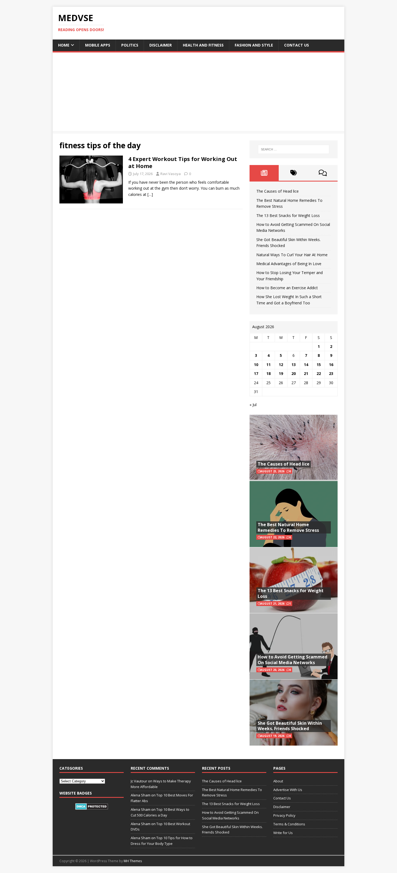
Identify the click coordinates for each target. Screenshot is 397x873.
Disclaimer (160, 45)
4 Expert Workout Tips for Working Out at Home (182, 162)
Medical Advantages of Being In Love (288, 263)
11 (268, 364)
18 (268, 373)
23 (331, 373)
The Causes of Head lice (277, 191)
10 (256, 364)
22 (319, 373)
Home (63, 45)
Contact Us (296, 45)
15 (319, 364)
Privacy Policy (284, 815)
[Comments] (323, 173)
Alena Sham (140, 837)
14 (306, 364)
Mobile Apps (97, 45)
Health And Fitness (203, 45)
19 (281, 373)
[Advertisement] (198, 93)
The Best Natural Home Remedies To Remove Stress (288, 527)
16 (331, 364)
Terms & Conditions (289, 824)
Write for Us (283, 832)
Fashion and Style (254, 45)
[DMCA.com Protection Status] (91, 806)
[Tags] (293, 173)
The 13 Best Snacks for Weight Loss (288, 215)
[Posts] (264, 173)
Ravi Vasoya (170, 173)
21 (306, 373)
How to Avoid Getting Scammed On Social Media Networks (292, 660)
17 (256, 373)
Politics (129, 45)
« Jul (253, 404)
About (278, 781)
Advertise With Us (287, 789)
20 (293, 373)
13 (293, 364)
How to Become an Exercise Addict (287, 287)
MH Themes (133, 861)
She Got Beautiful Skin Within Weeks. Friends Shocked (290, 726)
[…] (150, 194)
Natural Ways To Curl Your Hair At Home (292, 254)
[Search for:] (293, 149)
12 (281, 364)
